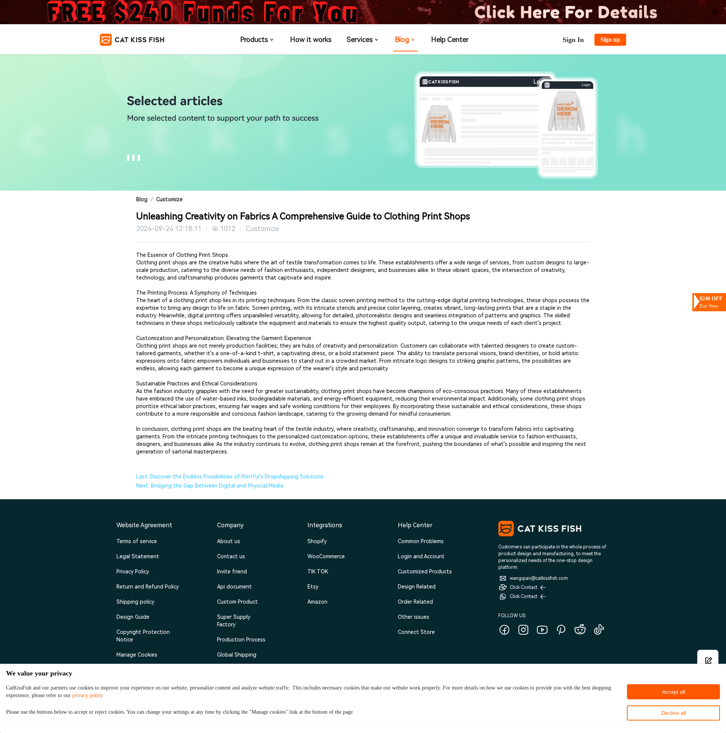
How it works (311, 39)
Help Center (449, 39)
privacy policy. (88, 695)
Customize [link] (169, 199)
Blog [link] (141, 199)
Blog (402, 39)
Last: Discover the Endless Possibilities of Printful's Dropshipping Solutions (230, 477)
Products (254, 39)
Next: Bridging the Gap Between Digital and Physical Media (209, 486)
